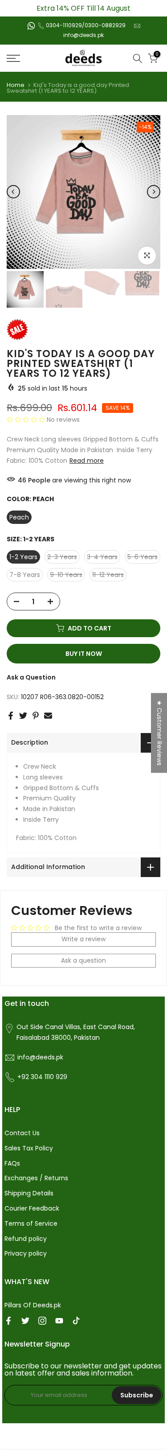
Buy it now (83, 653)
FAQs (12, 1163)
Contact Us (22, 1133)
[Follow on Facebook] (8, 1320)
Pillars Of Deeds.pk (32, 1305)
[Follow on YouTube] (59, 1320)
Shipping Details (28, 1193)
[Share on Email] (48, 716)
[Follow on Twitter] (25, 1320)
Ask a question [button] (83, 960)
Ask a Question (31, 677)
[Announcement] (83, 8)
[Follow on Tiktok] (76, 1320)
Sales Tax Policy (28, 1148)
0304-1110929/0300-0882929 (86, 25)
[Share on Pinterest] (36, 716)
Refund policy (25, 1238)
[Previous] (13, 191)
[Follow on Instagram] (42, 1320)
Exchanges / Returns (36, 1178)
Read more (86, 461)
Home (15, 85)
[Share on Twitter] (23, 716)
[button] (27, 419)
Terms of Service (30, 1223)
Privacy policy (25, 1253)
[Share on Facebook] (11, 716)
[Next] (153, 191)
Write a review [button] (83, 939)
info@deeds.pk (83, 35)
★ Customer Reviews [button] (159, 733)
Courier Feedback (31, 1208)
